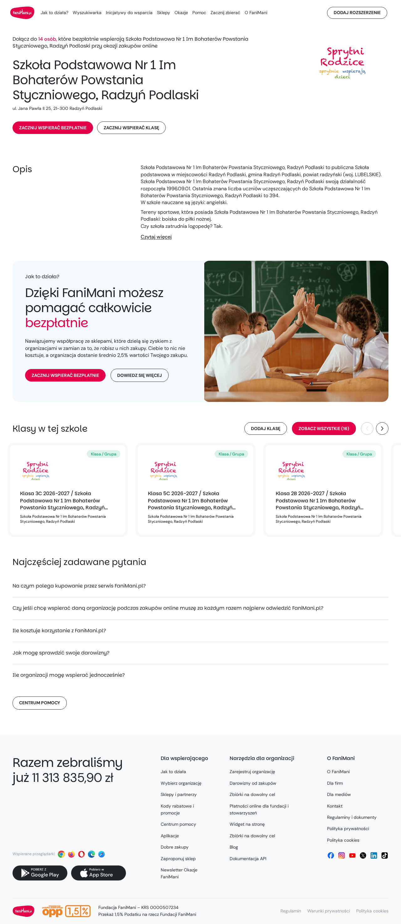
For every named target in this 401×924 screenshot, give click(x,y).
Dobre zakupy (175, 847)
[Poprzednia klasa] (367, 428)
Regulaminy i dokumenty (352, 817)
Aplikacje (170, 836)
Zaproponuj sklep (178, 858)
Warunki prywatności (328, 911)
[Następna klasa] (382, 428)
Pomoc (199, 12)
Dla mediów (339, 794)
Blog (234, 847)
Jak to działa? (54, 12)
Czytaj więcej (156, 237)
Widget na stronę (247, 824)
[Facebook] (331, 855)
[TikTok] (384, 855)
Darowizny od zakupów (253, 783)
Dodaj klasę (265, 428)
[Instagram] (341, 855)
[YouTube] (352, 855)
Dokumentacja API (248, 858)
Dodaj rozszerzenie (357, 12)
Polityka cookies (343, 840)
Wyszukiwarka (87, 12)
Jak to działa (173, 771)
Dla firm (335, 783)
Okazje (181, 12)
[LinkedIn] (374, 855)
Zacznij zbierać (225, 12)
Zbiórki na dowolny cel (252, 794)
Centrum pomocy (39, 703)
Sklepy (163, 12)
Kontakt (334, 806)
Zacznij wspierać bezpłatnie (52, 128)
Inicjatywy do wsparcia (129, 12)
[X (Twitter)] (363, 855)
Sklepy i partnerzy (179, 794)
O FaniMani (256, 12)
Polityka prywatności (348, 828)
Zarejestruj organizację (252, 771)
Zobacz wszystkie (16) (324, 428)
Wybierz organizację (181, 783)
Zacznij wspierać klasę (131, 128)
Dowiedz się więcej (139, 375)
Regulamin (290, 911)
